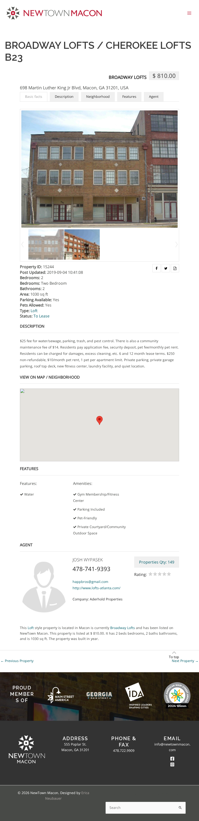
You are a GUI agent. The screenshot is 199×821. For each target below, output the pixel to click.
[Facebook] (172, 758)
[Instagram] (172, 764)
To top (174, 657)
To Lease (41, 316)
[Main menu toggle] (189, 13)
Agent (153, 96)
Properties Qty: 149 (156, 562)
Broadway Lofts (128, 77)
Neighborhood (98, 96)
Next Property (185, 660)
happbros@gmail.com (90, 581)
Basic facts (33, 96)
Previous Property (16, 660)
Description (64, 96)
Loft (34, 310)
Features (129, 96)
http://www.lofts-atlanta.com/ (96, 588)
